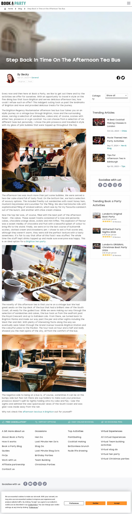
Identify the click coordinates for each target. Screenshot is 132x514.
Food (30, 81)
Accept (117, 503)
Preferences (74, 503)
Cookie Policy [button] (33, 505)
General (35, 78)
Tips (123, 166)
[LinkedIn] (110, 186)
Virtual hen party (110, 454)
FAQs (5, 455)
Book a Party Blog (12, 446)
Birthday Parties (44, 455)
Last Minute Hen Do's (46, 441)
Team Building (42, 460)
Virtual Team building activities (113, 443)
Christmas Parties (45, 464)
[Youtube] (105, 186)
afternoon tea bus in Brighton (38, 412)
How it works (9, 441)
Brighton (22, 81)
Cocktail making (77, 441)
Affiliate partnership (13, 464)
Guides (6, 451)
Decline (95, 503)
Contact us (8, 469)
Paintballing (74, 437)
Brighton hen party (36, 241)
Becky (25, 74)
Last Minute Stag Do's (47, 451)
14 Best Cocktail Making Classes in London (116, 123)
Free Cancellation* (16, 422)
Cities (124, 131)
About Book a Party (13, 437)
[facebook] (118, 79)
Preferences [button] (33, 507)
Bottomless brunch (78, 446)
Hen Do (39, 437)
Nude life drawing (77, 451)
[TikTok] (120, 186)
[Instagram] (115, 186)
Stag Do (39, 446)
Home (10, 9)
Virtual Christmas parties (115, 458)
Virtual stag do (109, 449)
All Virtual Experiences (113, 437)
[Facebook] (25, 487)
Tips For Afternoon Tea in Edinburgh (116, 158)
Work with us (9, 460)
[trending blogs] (99, 123)
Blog (20, 9)
